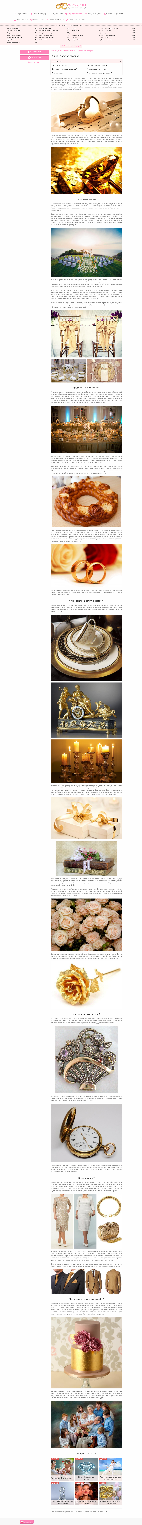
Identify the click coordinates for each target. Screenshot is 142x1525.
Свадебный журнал (70, 51)
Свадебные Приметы (76, 20)
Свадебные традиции (114, 14)
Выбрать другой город (71, 46)
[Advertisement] (34, 94)
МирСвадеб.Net (56, 51)
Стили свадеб (38, 20)
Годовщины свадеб (75, 14)
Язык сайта (27, 1522)
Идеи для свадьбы (94, 14)
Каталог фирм (22, 20)
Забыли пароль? (34, 62)
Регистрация (36, 57)
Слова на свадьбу (39, 14)
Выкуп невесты (22, 14)
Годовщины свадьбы (85, 51)
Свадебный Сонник (56, 20)
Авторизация (36, 52)
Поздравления (57, 14)
